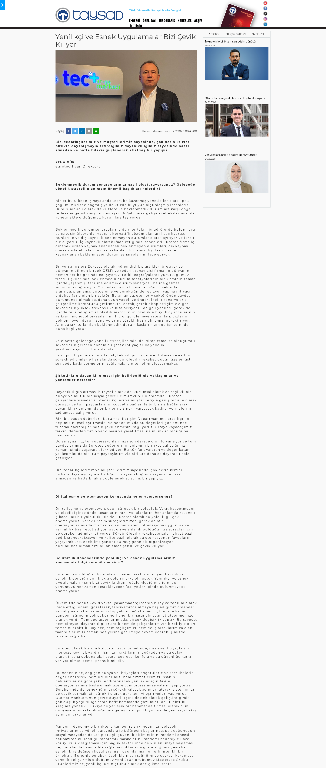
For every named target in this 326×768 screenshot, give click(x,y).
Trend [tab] (215, 34)
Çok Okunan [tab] (238, 34)
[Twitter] (75, 131)
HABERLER (185, 21)
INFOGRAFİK (167, 21)
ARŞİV (198, 21)
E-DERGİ (134, 21)
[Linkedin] (82, 131)
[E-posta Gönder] (89, 131)
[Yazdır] (96, 131)
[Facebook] (68, 131)
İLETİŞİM (136, 26)
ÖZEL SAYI (149, 21)
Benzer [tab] (260, 34)
